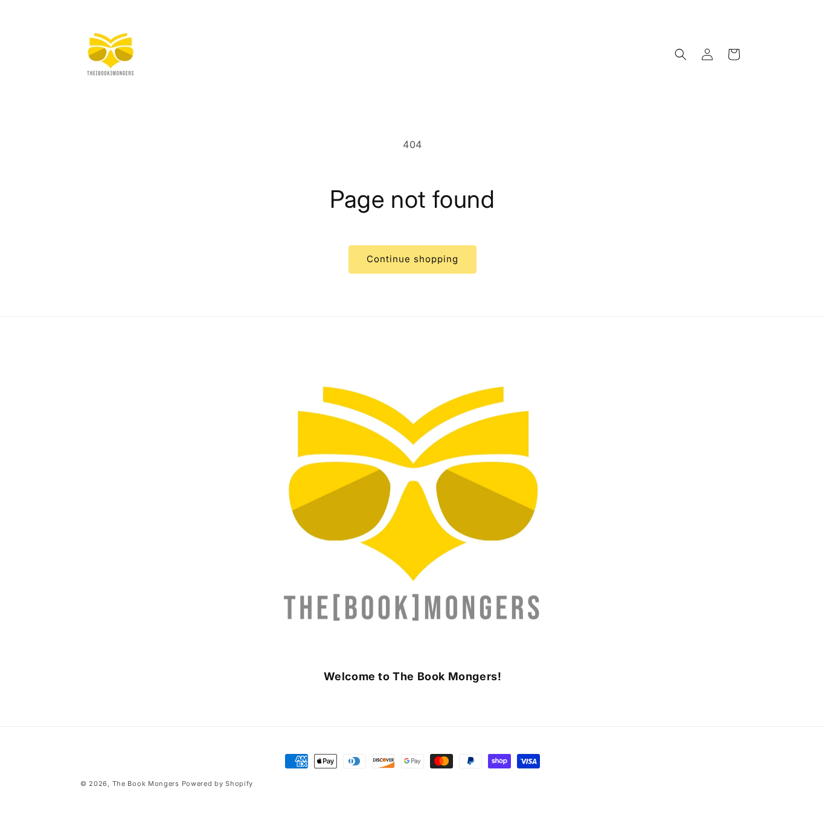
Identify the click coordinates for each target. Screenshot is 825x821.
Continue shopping (412, 259)
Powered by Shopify (218, 783)
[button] (680, 54)
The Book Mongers (145, 783)
